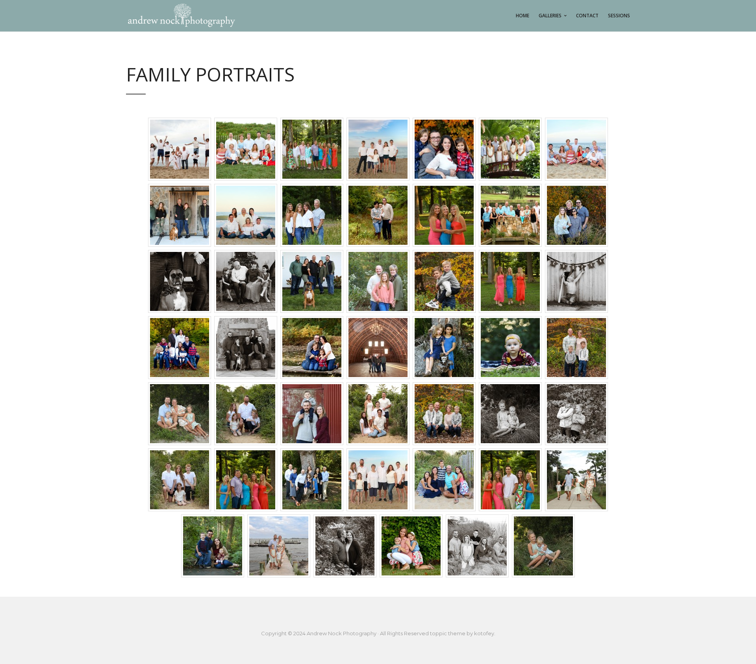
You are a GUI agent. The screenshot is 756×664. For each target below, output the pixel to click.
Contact (587, 15)
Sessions (619, 15)
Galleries (550, 15)
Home (522, 15)
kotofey (484, 633)
